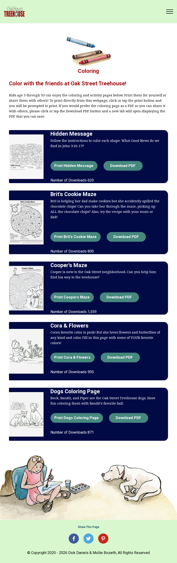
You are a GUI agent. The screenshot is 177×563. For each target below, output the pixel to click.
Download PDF (123, 166)
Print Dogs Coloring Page (76, 418)
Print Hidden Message (73, 166)
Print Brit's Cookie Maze (75, 237)
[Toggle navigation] (169, 11)
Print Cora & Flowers (72, 357)
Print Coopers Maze (72, 297)
